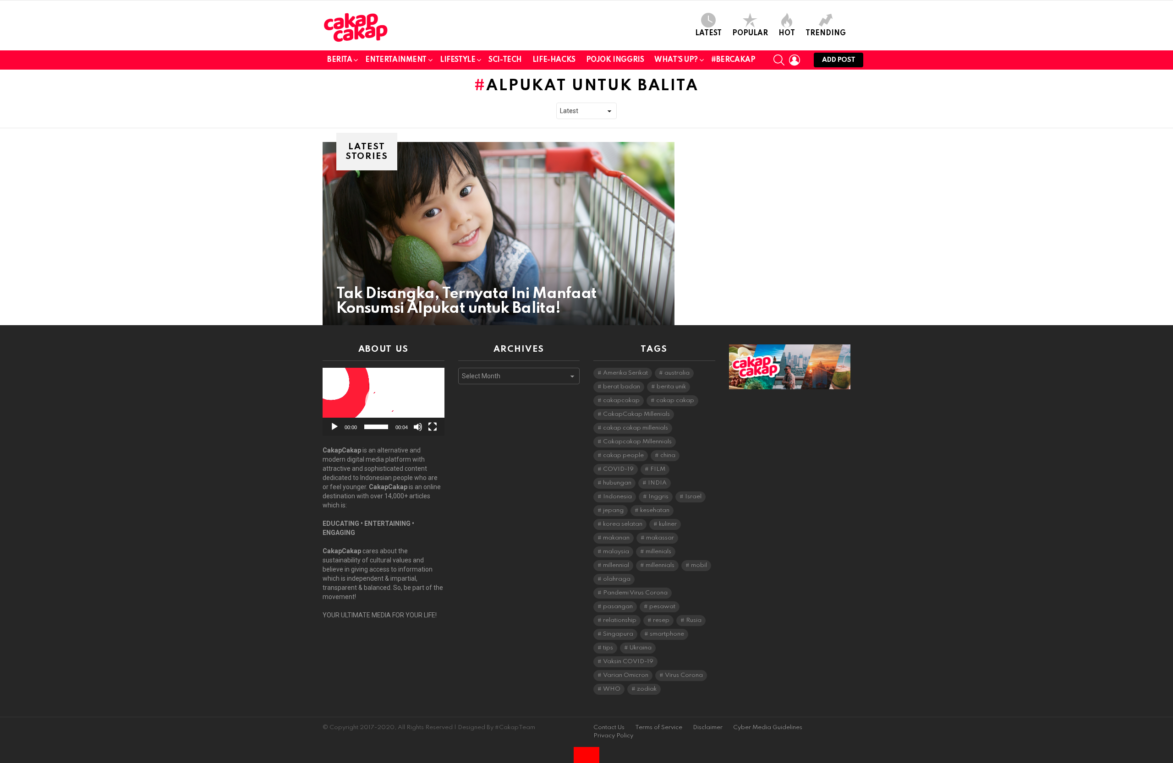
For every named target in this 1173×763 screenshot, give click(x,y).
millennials (660, 565)
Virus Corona (684, 675)
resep (661, 620)
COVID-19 (618, 469)
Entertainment (396, 60)
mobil (699, 565)
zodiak (647, 689)
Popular (750, 33)
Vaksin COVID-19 (628, 662)
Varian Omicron (625, 675)
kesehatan (654, 510)
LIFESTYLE (457, 60)
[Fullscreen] (432, 426)
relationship (619, 620)
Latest (708, 33)
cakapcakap (621, 400)
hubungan (617, 483)
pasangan (618, 607)
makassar (660, 538)
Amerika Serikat (625, 373)
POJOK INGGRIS (615, 60)
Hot (786, 33)
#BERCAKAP (733, 60)
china (667, 455)
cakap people (623, 455)
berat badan (621, 387)
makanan (616, 538)
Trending (826, 33)
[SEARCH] (778, 60)
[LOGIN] (794, 60)
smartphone (667, 634)
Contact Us (609, 727)
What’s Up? (676, 60)
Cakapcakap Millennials (637, 442)
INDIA (657, 483)
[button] (383, 402)
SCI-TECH (505, 60)
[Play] (334, 426)
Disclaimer (708, 727)
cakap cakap (675, 400)
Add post (838, 60)
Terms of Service (658, 727)
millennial (616, 565)
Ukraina (641, 648)
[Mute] (417, 426)
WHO (611, 689)
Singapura (618, 634)
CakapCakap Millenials (636, 414)
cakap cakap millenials (635, 428)
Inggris (658, 497)
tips (608, 648)
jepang (613, 510)
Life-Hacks (554, 60)
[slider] (376, 427)
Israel (693, 497)
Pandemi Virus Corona (635, 593)
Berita (339, 60)
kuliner (668, 524)
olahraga (616, 579)
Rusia (694, 620)
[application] (383, 402)
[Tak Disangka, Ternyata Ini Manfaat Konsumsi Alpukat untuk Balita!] (498, 233)
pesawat (662, 607)
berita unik (671, 387)
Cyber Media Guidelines (767, 727)
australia (677, 373)
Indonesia (617, 497)
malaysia (616, 552)
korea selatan (622, 524)
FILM (657, 469)
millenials (658, 552)
